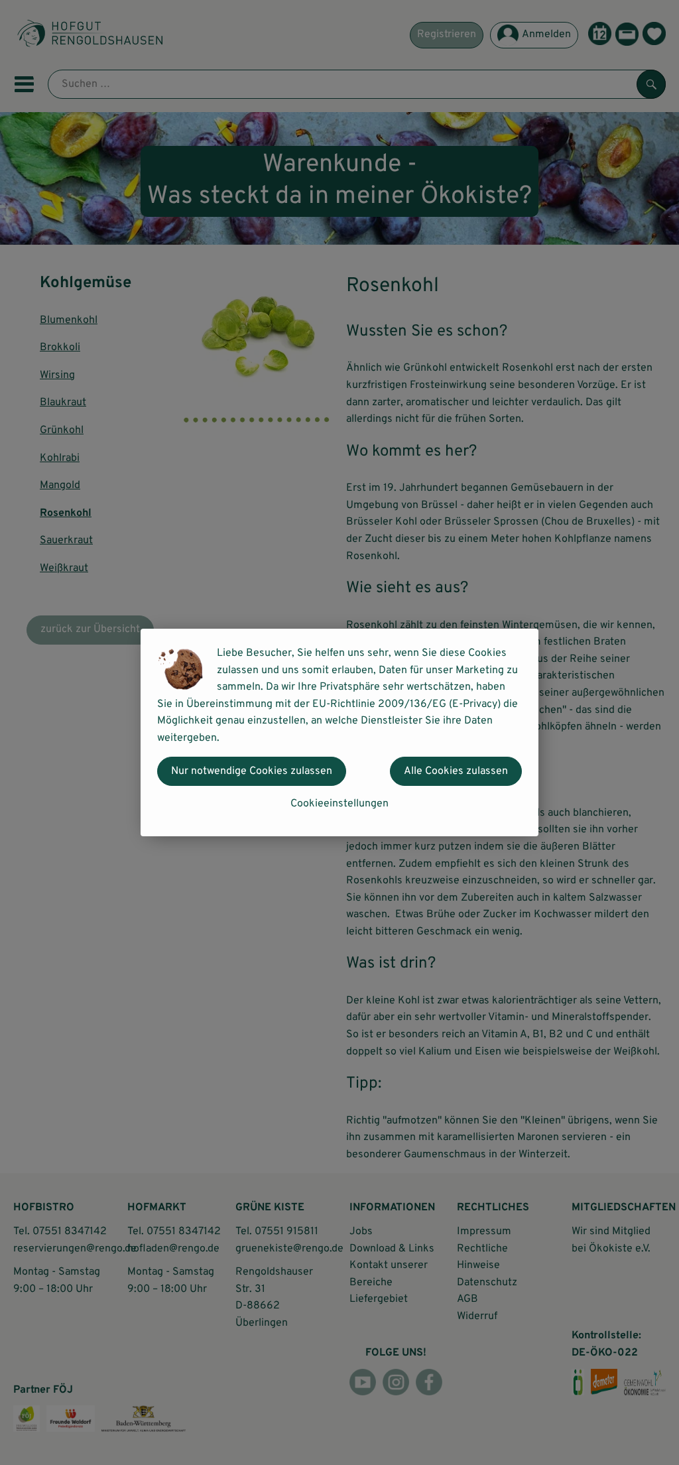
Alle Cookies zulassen (456, 771)
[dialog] (339, 732)
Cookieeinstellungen (339, 803)
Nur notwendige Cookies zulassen (251, 771)
